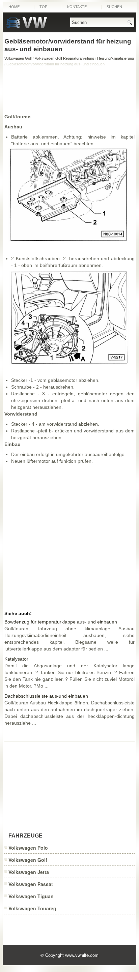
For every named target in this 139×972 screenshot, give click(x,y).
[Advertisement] (69, 89)
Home (14, 7)
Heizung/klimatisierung (115, 58)
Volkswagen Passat (30, 884)
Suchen (114, 7)
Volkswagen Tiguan (31, 896)
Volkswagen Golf (18, 58)
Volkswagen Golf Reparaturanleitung (64, 58)
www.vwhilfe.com (82, 955)
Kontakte (77, 7)
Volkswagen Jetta (28, 872)
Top (43, 7)
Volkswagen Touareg (32, 908)
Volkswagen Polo (28, 847)
